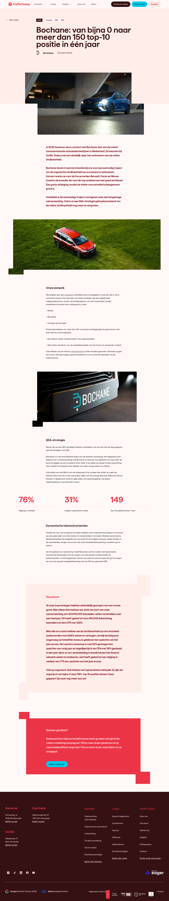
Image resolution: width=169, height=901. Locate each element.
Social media (90, 847)
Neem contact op (57, 764)
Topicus (115, 830)
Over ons (81, 4)
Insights (65, 4)
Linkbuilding (90, 833)
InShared (116, 837)
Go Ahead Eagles (120, 851)
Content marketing (92, 840)
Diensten (38, 4)
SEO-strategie (67, 295)
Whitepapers (145, 844)
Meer (93, 4)
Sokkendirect (118, 844)
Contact (154, 4)
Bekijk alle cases (119, 858)
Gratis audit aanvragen (150, 858)
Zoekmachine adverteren (95, 826)
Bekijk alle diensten (93, 861)
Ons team (144, 823)
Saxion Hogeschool (120, 816)
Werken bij (144, 830)
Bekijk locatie (11, 821)
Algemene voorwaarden (100, 891)
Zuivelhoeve (117, 823)
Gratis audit (139, 4)
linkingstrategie (77, 351)
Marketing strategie (93, 854)
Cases (53, 4)
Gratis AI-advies (121, 4)
